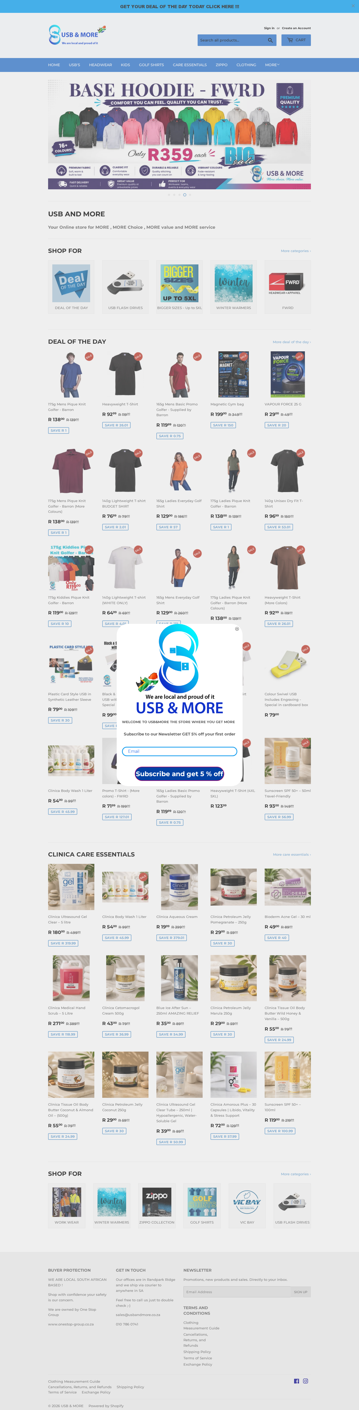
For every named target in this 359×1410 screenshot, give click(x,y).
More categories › (296, 251)
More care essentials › (292, 854)
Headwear (100, 64)
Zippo (222, 64)
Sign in (269, 28)
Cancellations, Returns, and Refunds (195, 1340)
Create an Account (296, 28)
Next (300, 134)
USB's (74, 64)
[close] (353, 6)
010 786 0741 (127, 1324)
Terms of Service (197, 1358)
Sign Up (300, 1292)
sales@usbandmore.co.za (138, 1315)
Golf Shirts (151, 64)
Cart (300, 40)
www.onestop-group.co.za (71, 1324)
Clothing (246, 64)
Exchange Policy (197, 1364)
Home (54, 64)
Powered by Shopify (106, 1406)
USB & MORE (72, 1406)
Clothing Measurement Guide (74, 1381)
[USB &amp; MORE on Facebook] (296, 1382)
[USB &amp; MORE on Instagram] (305, 1382)
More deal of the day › (292, 342)
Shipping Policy (197, 1352)
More (271, 64)
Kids (125, 64)
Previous (59, 134)
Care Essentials (190, 64)
